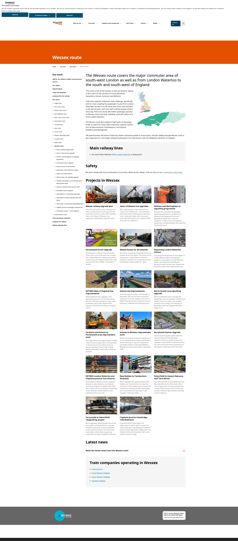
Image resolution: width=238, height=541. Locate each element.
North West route (59, 121)
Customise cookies (41, 15)
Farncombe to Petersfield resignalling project (70, 204)
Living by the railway (59, 222)
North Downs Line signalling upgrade (67, 177)
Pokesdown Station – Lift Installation (67, 211)
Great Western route (60, 214)
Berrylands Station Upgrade (64, 190)
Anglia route (58, 103)
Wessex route (59, 146)
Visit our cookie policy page (11, 11)
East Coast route (59, 107)
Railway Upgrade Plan (59, 225)
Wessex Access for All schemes (65, 166)
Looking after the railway (61, 96)
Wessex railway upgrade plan (65, 150)
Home (54, 66)
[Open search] (183, 23)
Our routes (73, 66)
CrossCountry (97, 469)
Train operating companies (61, 218)
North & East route (60, 110)
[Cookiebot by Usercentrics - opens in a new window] (10, 3)
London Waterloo (123, 154)
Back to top (227, 537)
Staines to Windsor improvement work (68, 187)
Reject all (70, 15)
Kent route (57, 128)
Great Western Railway (101, 473)
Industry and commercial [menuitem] (110, 23)
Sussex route (58, 132)
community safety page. (173, 172)
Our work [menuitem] (92, 23)
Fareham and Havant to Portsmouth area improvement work (69, 182)
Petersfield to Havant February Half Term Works (68, 199)
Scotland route (58, 139)
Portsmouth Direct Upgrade (64, 163)
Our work (63, 66)
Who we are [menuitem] (77, 23)
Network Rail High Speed (61, 135)
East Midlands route (60, 114)
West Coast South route (61, 117)
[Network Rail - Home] (57, 23)
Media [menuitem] (155, 23)
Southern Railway (98, 481)
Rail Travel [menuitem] (130, 23)
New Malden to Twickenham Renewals (68, 194)
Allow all (15, 14)
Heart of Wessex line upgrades (65, 153)
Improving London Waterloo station (67, 170)
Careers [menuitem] (143, 23)
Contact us (175, 23)
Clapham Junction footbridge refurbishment (69, 207)
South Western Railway (101, 477)
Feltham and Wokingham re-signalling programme (67, 158)
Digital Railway (57, 89)
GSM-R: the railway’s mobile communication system (67, 80)
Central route (58, 124)
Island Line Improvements (64, 174)
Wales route (58, 142)
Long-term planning (59, 92)
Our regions (56, 85)
